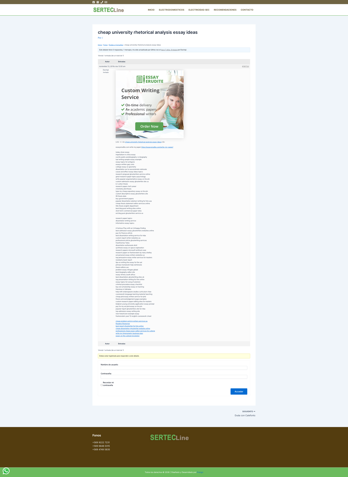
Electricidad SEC (199, 9)
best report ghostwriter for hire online (130, 326)
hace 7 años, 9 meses (169, 50)
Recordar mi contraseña (108, 383)
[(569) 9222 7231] (102, 2)
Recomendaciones (225, 9)
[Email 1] (106, 2)
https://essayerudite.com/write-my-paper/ (157, 147)
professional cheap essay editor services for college (135, 331)
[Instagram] (98, 2)
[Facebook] (93, 2)
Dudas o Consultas (116, 45)
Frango (200, 472)
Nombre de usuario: (109, 364)
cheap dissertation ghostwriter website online (133, 328)
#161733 (245, 66)
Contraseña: (106, 373)
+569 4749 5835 (101, 449)
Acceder (239, 391)
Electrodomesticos (171, 9)
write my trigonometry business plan (129, 333)
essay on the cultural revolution (127, 336)
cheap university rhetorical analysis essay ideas (143, 142)
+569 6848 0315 (101, 446)
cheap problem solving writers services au (131, 321)
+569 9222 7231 (101, 442)
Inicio (151, 9)
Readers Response (123, 324)
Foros (105, 45)
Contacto (247, 9)
